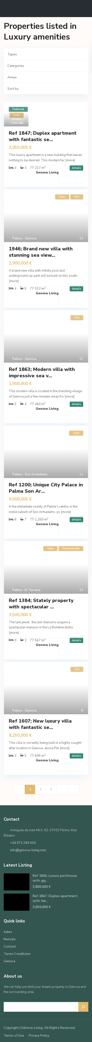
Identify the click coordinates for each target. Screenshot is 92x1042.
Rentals (10, 939)
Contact (10, 946)
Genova (9, 961)
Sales (8, 932)
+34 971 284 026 (23, 843)
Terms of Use (14, 1035)
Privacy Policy (39, 1035)
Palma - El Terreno (26, 590)
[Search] (83, 1007)
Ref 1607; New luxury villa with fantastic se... (40, 724)
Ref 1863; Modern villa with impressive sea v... (42, 372)
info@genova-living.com (28, 850)
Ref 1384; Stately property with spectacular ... (41, 603)
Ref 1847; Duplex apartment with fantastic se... (43, 136)
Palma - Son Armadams (30, 474)
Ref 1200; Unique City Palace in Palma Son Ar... (46, 487)
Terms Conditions (17, 954)
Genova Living (47, 172)
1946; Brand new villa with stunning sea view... (41, 251)
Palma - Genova (16, 121)
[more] (70, 160)
